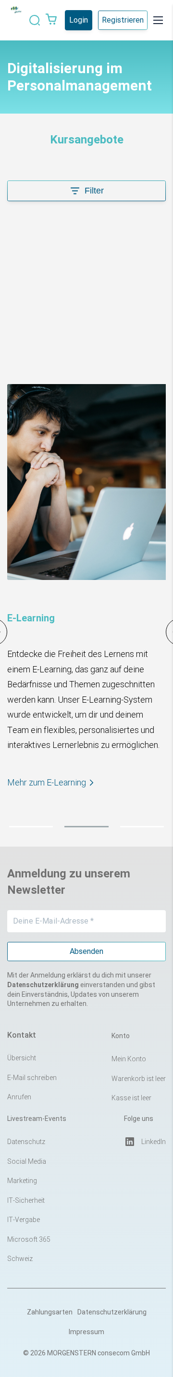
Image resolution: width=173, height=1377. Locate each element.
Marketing (22, 1180)
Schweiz (20, 1258)
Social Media (26, 1161)
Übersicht (21, 1058)
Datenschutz (26, 1141)
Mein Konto (128, 1059)
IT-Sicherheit (26, 1200)
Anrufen (19, 1097)
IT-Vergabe (23, 1219)
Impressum (86, 1332)
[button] (31, 826)
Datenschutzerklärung (112, 1312)
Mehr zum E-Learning (46, 782)
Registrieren (123, 20)
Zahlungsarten (50, 1312)
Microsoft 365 (28, 1239)
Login (78, 20)
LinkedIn (153, 1141)
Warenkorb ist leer (138, 1078)
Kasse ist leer (131, 1098)
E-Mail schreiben (32, 1077)
